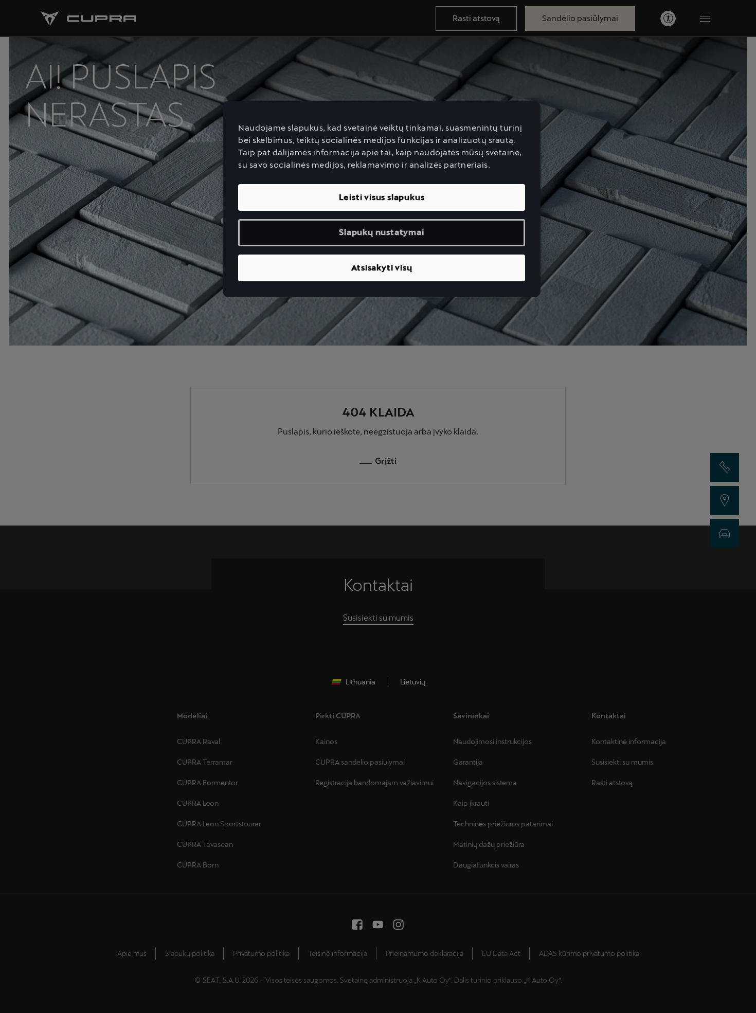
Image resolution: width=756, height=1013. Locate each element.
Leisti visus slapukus (382, 197)
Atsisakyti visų (381, 268)
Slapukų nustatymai (381, 232)
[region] (382, 199)
